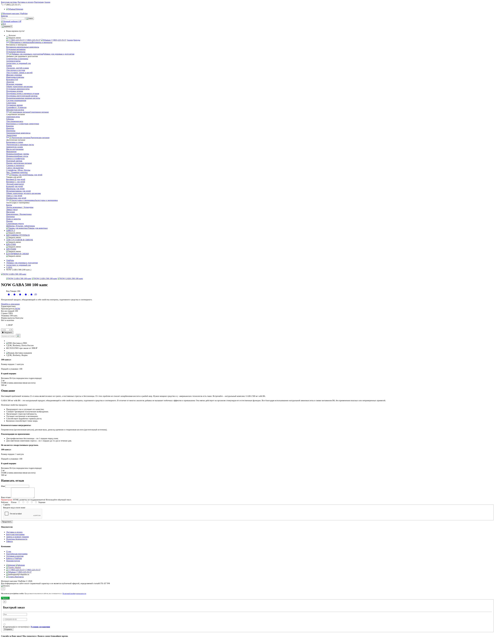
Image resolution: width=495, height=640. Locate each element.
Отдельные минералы (15, 52)
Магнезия (10, 212)
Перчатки (10, 216)
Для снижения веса (14, 121)
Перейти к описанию (10, 304)
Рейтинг (4, 502)
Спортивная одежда (15, 223)
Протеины (10, 131)
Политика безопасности (16, 539)
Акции (47, 2)
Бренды (4, 16)
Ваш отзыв (6, 497)
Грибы (9, 66)
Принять (5, 598)
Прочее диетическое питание (19, 163)
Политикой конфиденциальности (74, 593)
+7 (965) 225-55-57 (32, 40)
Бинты (9, 205)
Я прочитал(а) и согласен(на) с (26, 627)
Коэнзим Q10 (12, 79)
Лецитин (10, 82)
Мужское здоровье (14, 84)
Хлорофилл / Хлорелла (16, 107)
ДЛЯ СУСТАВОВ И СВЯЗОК (19, 240)
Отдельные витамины (16, 49)
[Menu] (7, 36)
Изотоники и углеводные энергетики (22, 124)
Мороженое (11, 151)
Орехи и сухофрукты (15, 158)
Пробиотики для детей (16, 198)
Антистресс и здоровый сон (18, 63)
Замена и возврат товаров (17, 537)
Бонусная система (9, 2)
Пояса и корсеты (13, 219)
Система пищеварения (16, 100)
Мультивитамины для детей (18, 191)
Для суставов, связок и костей (19, 72)
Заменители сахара (14, 147)
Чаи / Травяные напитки (17, 172)
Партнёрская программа (16, 554)
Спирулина (11, 103)
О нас (8, 551)
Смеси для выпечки (15, 168)
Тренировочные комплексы (18, 133)
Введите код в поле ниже (14, 507)
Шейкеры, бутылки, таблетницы (20, 226)
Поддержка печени (14, 91)
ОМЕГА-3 (10, 230)
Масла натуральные (15, 149)
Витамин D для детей (15, 179)
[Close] (3, 588)
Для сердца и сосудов (15, 70)
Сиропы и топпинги (15, 165)
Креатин (10, 126)
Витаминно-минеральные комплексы (22, 47)
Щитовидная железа (15, 110)
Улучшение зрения (14, 105)
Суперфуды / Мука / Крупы (18, 170)
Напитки (10, 128)
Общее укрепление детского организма (23, 193)
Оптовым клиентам (14, 556)
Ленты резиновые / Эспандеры (19, 207)
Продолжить (7, 522)
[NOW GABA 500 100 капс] (13, 274)
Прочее (9, 221)
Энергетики (11, 135)
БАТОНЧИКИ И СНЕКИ (17, 254)
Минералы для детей (15, 189)
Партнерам (39, 2)
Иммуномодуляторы (15, 77)
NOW (17, 309)
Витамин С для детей (15, 182)
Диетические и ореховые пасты (20, 144)
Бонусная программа (15, 534)
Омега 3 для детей (14, 196)
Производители (13, 561)
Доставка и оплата (25, 2)
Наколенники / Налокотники (19, 214)
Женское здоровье (14, 75)
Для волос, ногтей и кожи (17, 68)
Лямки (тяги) (12, 209)
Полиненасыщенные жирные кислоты (23, 98)
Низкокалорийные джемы (17, 154)
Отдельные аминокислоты (18, 89)
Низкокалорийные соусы (17, 156)
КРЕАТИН (11, 244)
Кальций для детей (14, 186)
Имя (3, 486)
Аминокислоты (13, 117)
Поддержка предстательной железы (22, 96)
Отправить (8, 629)
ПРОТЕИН (11, 249)
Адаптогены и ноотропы (17, 59)
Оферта (9, 541)
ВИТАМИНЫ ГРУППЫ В (18, 235)
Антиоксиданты (13, 61)
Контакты (19, 577)
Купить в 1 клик (8, 336)
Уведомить (8, 332)
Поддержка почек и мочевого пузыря (22, 93)
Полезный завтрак (14, 161)
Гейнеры (10, 119)
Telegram (19, 9)
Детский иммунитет (15, 184)
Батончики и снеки (14, 142)
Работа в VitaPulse (14, 558)
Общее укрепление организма (19, 86)
